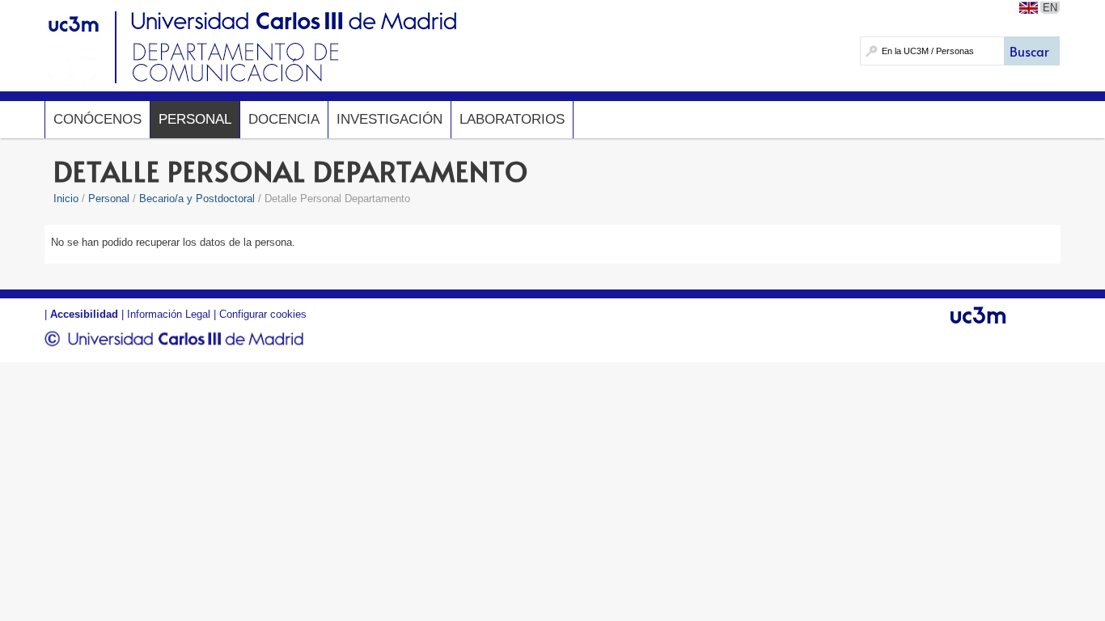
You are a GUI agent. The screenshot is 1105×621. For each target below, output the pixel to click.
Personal (195, 119)
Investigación (389, 119)
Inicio (65, 198)
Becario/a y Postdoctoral (197, 198)
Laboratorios (512, 119)
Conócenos (97, 119)
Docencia (284, 119)
